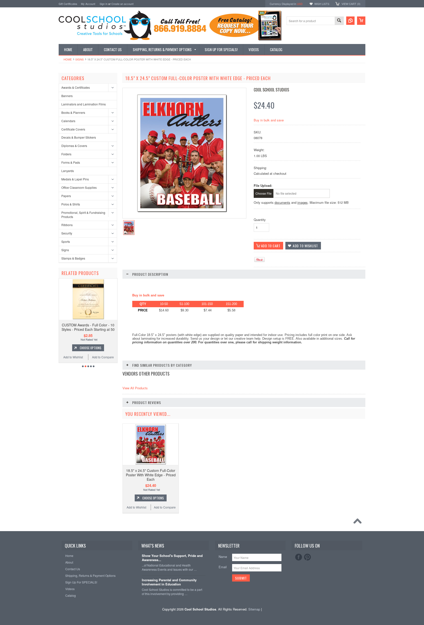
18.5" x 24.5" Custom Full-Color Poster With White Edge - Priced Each (151, 475)
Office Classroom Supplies (79, 187)
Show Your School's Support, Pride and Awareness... (172, 558)
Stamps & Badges (73, 258)
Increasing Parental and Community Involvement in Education (169, 582)
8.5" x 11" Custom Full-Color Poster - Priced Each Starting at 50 (98, 327)
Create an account (122, 4)
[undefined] (181, 212)
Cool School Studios (271, 90)
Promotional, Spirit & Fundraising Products (83, 214)
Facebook (298, 557)
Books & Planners (73, 112)
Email (223, 567)
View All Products (135, 388)
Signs (79, 59)
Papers (66, 196)
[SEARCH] (339, 21)
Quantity (260, 219)
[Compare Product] (350, 20)
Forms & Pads (70, 162)
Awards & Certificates (75, 87)
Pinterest (307, 557)
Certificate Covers (73, 129)
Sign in (103, 4)
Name (223, 556)
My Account (88, 4)
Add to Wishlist (83, 357)
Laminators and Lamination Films (83, 104)
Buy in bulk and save (269, 120)
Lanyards (67, 171)
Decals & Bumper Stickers (78, 137)
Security (66, 233)
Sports (65, 241)
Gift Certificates (68, 4)
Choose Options (101, 347)
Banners (67, 96)
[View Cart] (361, 20)
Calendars (68, 121)
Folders (66, 154)
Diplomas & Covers (74, 146)
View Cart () (351, 4)
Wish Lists (321, 4)
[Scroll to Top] (358, 522)
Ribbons (67, 225)
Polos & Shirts (70, 204)
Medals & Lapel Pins (75, 179)
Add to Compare (113, 357)
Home (68, 59)
